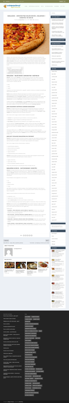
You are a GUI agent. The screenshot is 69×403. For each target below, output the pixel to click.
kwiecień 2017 (54, 212)
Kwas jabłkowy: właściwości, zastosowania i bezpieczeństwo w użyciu (58, 261)
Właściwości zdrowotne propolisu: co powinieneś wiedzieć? (58, 276)
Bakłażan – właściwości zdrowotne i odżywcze (15, 69)
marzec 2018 (54, 182)
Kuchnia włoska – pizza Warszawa (16, 1)
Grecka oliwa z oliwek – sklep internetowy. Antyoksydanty (11, 363)
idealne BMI (27, 321)
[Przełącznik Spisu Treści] (21, 68)
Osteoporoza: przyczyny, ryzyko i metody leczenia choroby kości (58, 20)
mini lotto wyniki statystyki (31, 331)
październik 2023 (55, 132)
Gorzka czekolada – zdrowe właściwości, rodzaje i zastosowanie (20, 223)
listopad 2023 (54, 129)
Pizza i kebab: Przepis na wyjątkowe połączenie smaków (57, 49)
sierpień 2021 (54, 140)
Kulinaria (56, 6)
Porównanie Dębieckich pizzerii (9, 326)
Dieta (42, 6)
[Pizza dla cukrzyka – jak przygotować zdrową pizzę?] (10, 265)
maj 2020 (53, 166)
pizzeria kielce (39, 368)
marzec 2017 (54, 214)
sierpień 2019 (54, 172)
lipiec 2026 (54, 74)
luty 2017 (53, 217)
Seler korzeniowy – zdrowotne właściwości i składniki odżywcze (20, 214)
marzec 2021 (54, 148)
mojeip (40, 331)
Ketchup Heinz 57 (58, 268)
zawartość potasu (13, 199)
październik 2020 (55, 156)
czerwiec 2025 (54, 108)
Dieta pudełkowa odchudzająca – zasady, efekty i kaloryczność (58, 301)
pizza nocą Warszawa (29, 359)
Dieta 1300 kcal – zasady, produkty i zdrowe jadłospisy (57, 35)
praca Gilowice (28, 376)
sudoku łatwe (28, 385)
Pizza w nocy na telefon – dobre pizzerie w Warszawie (11, 335)
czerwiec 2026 (54, 76)
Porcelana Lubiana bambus (30, 373)
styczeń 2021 (54, 151)
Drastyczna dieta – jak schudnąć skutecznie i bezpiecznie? (42, 270)
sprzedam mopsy (36, 383)
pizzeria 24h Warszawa (30, 368)
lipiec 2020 (54, 164)
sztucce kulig (28, 387)
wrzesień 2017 (54, 198)
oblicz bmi (38, 338)
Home (26, 6)
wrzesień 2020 (54, 158)
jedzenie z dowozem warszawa (31, 323)
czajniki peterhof (35, 316)
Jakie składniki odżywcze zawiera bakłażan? (16, 70)
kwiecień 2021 (54, 145)
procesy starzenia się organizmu (21, 102)
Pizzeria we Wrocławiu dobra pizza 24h (10, 341)
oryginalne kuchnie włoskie (31, 342)
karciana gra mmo (29, 326)
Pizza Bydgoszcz (28, 354)
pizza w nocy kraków (29, 361)
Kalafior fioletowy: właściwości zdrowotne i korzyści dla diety (57, 24)
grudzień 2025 (54, 92)
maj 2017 (53, 209)
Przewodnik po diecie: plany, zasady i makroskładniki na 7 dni (58, 32)
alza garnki (27, 316)
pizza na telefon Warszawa (31, 357)
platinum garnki (39, 371)
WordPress (21, 401)
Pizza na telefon (6, 323)
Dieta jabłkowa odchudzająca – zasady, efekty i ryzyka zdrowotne (32, 272)
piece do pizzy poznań (29, 350)
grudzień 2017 (54, 190)
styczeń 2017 (54, 220)
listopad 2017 (54, 193)
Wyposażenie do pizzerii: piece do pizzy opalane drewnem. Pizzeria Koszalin (12, 366)
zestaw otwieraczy (29, 395)
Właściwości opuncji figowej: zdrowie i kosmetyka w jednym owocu (57, 293)
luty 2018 (53, 185)
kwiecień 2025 (54, 113)
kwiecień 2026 (54, 81)
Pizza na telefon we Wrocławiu (57, 46)
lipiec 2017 (54, 204)
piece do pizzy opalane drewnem (32, 347)
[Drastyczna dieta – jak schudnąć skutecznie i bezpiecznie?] (43, 265)
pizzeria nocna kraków (30, 371)
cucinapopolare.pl (21, 19)
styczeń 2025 (54, 121)
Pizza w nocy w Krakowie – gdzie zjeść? (10, 315)
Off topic (62, 6)
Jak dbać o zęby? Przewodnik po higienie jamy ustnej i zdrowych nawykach (58, 27)
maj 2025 (53, 111)
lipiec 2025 (54, 105)
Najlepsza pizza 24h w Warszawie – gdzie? (11, 321)
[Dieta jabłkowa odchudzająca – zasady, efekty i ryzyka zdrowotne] (32, 265)
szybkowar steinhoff (29, 390)
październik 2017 (55, 196)
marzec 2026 (54, 84)
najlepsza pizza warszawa (30, 335)
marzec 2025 (54, 116)
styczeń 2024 (54, 127)
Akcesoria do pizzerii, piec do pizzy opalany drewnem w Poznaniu (11, 345)
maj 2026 (53, 79)
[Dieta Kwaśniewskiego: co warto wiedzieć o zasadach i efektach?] (21, 265)
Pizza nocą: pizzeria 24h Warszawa (10, 359)
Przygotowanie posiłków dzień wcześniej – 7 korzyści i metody (58, 251)
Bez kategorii (54, 233)
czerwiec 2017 (54, 206)
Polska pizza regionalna (56, 56)
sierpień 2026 (54, 71)
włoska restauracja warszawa (31, 392)
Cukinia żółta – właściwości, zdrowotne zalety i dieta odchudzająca (20, 218)
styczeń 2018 (54, 188)
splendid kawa (28, 383)
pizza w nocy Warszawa (30, 364)
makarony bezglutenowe (30, 328)
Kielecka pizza (54, 65)
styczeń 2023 (54, 137)
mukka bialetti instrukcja (30, 333)
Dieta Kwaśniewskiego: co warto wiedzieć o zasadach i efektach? (20, 271)
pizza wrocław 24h (29, 366)
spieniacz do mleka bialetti (31, 380)
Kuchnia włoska (49, 6)
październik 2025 (55, 97)
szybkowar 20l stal (37, 387)
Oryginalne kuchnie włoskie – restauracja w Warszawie (11, 374)
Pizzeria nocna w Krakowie (57, 58)
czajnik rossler (28, 319)
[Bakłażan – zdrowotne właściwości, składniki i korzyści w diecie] (26, 39)
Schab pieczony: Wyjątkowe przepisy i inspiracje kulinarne (12, 370)
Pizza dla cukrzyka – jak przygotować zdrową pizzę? (9, 270)
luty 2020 (53, 169)
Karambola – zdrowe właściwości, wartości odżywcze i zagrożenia (20, 210)
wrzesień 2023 (54, 135)
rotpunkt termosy (29, 378)
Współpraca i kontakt (34, 6)
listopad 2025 (54, 95)
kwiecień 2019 (54, 174)
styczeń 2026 (54, 89)
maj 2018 (53, 180)
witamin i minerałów (10, 61)
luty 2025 (53, 119)
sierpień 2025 (54, 103)
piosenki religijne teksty (30, 352)
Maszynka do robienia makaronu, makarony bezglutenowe (58, 62)
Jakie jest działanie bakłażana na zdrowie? (15, 71)
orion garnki (28, 340)
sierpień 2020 (54, 161)
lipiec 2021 (54, 143)
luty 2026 (53, 87)
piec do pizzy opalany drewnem (31, 345)
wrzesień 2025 (54, 100)
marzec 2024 (54, 124)
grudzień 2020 (54, 153)
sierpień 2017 (54, 201)
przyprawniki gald (37, 376)
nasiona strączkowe (29, 338)
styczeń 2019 (54, 177)
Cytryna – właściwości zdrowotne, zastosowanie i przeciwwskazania (58, 284)
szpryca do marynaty (37, 385)
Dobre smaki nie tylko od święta (9, 318)
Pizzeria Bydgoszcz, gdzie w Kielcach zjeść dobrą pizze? (57, 53)
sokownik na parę (38, 378)
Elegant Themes (11, 401)
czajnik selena (36, 319)
